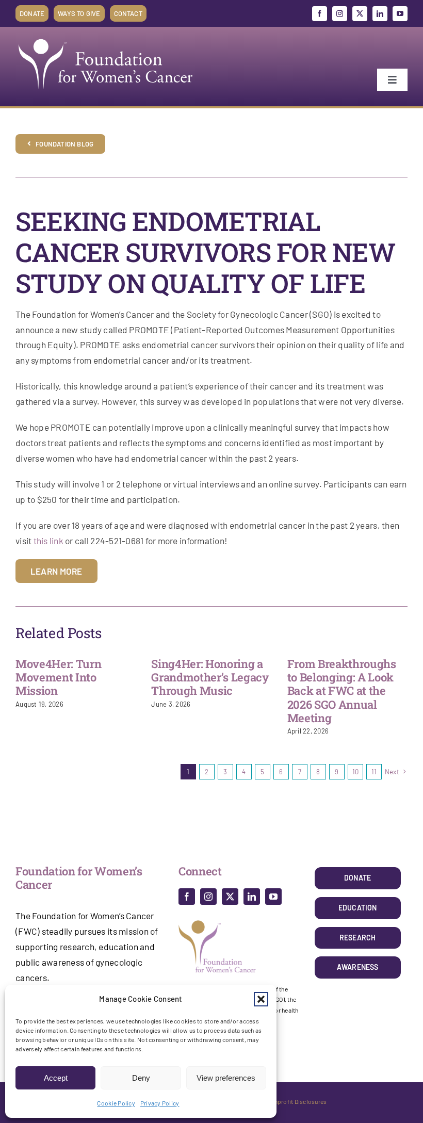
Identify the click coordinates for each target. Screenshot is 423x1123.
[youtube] (400, 13)
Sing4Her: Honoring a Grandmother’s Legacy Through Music (210, 677)
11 (374, 772)
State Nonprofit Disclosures (288, 1101)
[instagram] (339, 13)
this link (48, 540)
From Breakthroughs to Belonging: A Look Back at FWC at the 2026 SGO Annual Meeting (341, 691)
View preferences (226, 1077)
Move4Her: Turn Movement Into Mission (58, 677)
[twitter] (359, 13)
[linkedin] (379, 13)
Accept (56, 1077)
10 (355, 772)
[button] (261, 999)
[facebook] (319, 13)
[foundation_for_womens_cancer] (105, 39)
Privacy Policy (160, 1102)
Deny (141, 1077)
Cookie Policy (116, 1102)
